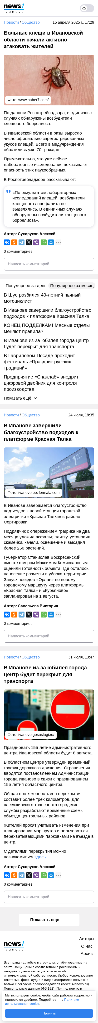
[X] (29, 242)
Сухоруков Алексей (36, 234)
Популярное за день (26, 285)
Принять (49, 1013)
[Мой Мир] (51, 242)
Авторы (86, 938)
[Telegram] (21, 242)
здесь (40, 857)
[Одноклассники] (14, 242)
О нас (87, 946)
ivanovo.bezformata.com (38, 493)
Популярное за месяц (71, 285)
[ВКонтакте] (7, 242)
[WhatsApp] (44, 242)
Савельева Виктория (38, 606)
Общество (31, 22)
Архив (87, 953)
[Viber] (36, 242)
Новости (11, 22)
